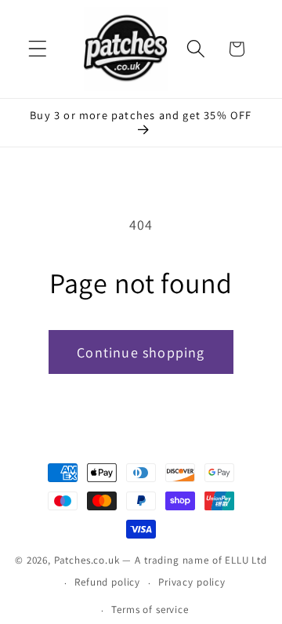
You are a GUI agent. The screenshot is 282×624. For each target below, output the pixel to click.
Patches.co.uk (87, 560)
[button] (38, 49)
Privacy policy (192, 582)
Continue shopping (140, 352)
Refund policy (107, 582)
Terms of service (149, 609)
